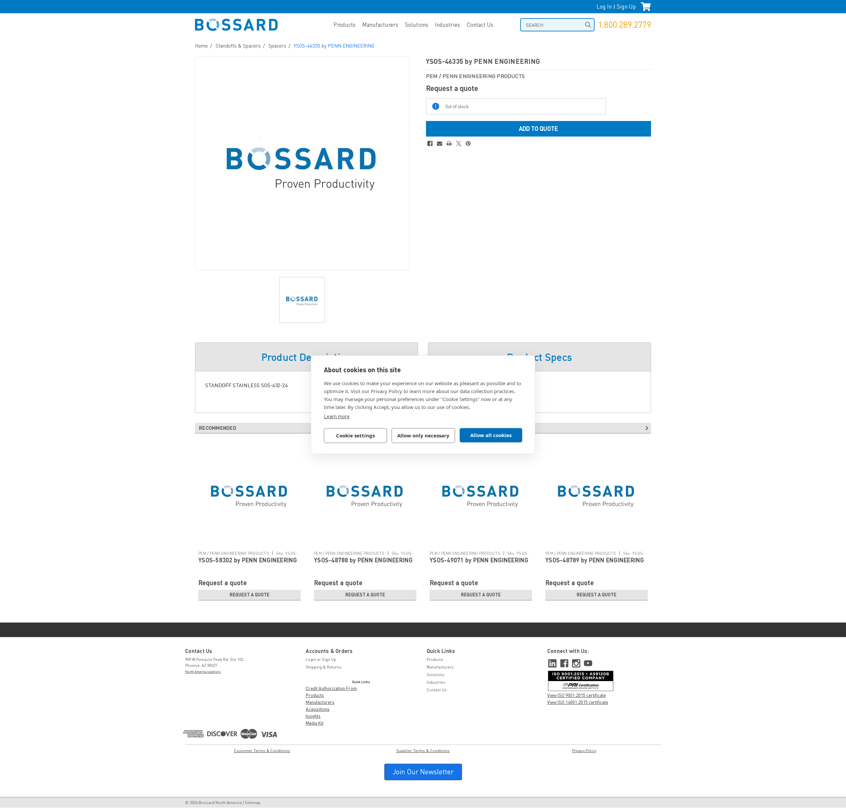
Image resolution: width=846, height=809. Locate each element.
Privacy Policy (584, 750)
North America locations (203, 671)
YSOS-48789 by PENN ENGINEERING (594, 560)
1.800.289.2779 (624, 25)
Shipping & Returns (324, 667)
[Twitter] (458, 143)
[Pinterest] (468, 143)
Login (311, 659)
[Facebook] (430, 143)
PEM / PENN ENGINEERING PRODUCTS (233, 553)
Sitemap (252, 802)
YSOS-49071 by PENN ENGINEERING (479, 560)
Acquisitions (317, 709)
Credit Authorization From (331, 688)
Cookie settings (355, 435)
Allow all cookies (491, 435)
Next (647, 428)
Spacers (277, 46)
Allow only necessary (423, 435)
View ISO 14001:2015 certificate (577, 702)
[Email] (439, 143)
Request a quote (249, 594)
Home (201, 46)
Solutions (416, 24)
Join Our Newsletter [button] (423, 771)
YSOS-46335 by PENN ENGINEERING (334, 46)
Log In (604, 6)
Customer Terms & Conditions (262, 750)
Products (344, 24)
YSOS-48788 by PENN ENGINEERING (363, 560)
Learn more (337, 416)
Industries (447, 24)
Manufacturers (380, 24)
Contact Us (480, 24)
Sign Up (626, 6)
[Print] (449, 143)
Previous (641, 428)
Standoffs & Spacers (238, 46)
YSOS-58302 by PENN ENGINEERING (247, 560)
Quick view (249, 543)
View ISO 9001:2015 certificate (576, 695)
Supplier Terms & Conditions (423, 750)
